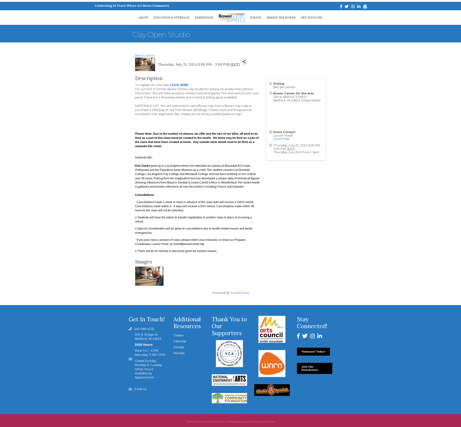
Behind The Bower (281, 17)
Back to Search (145, 55)
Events (255, 17)
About (143, 17)
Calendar (180, 341)
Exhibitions (204, 17)
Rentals (178, 353)
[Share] (244, 62)
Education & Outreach (171, 17)
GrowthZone (239, 293)
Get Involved (311, 17)
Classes (178, 335)
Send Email (281, 139)
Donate (178, 347)
